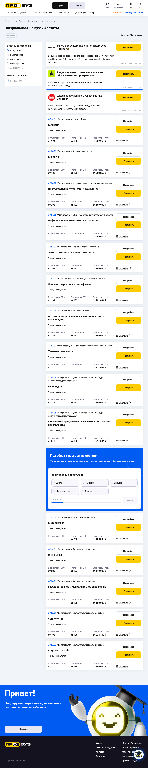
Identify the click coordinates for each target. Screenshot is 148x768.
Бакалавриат (23, 55)
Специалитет (22, 59)
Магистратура (23, 63)
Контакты (100, 756)
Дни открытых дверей (86, 13)
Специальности (65, 13)
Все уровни (18, 50)
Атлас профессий (130, 752)
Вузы (60, 5)
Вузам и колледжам (105, 747)
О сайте (99, 743)
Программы (122, 141)
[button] (128, 47)
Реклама (137, 64)
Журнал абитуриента (132, 743)
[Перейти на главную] (19, 5)
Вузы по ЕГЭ (24, 13)
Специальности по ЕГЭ (44, 13)
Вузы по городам (130, 760)
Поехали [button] (23, 729)
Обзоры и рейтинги (131, 747)
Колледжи (77, 5)
